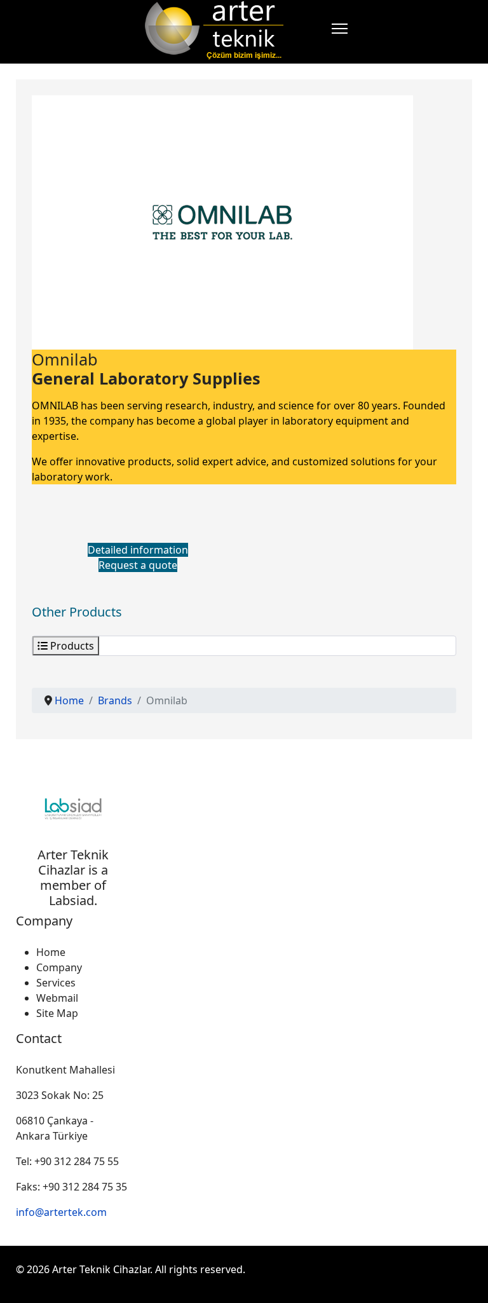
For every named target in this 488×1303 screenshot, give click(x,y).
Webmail (57, 998)
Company (59, 967)
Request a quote (137, 565)
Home (50, 952)
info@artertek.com (61, 1212)
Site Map (57, 1013)
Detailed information (138, 550)
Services (56, 983)
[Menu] (340, 29)
